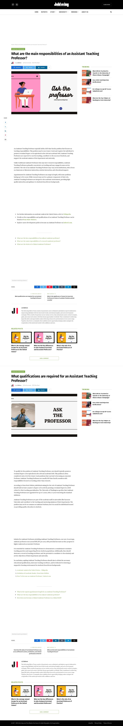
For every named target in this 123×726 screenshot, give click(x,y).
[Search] (111, 12)
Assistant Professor (18, 49)
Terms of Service (108, 723)
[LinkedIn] (5, 131)
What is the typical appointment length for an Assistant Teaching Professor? (41, 592)
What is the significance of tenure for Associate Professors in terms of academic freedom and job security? (60, 298)
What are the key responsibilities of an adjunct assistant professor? (38, 238)
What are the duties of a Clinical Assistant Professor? (34, 244)
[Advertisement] (61, 29)
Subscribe (107, 4)
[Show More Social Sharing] (49, 67)
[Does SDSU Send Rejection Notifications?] (86, 82)
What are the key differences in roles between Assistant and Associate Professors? (43, 348)
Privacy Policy (98, 723)
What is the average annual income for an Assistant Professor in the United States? (20, 349)
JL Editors (18, 62)
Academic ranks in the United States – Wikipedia (32, 570)
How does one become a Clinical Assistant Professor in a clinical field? (39, 598)
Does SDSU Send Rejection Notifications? (101, 81)
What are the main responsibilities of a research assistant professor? (38, 241)
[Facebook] (5, 122)
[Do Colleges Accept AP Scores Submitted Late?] (86, 91)
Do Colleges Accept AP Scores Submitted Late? (102, 90)
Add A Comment (44, 358)
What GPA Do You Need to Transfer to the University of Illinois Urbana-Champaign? (101, 73)
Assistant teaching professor (19, 280)
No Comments (27, 62)
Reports (44, 12)
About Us (85, 12)
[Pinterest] (5, 135)
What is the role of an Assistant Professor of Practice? (64, 348)
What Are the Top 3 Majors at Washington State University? (102, 99)
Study (52, 12)
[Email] (5, 139)
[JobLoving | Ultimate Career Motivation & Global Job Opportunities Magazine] (61, 5)
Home (36, 12)
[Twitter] (5, 126)
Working (74, 12)
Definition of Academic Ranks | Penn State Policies (33, 573)
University (63, 12)
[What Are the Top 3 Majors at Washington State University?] (86, 100)
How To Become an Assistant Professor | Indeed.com (34, 576)
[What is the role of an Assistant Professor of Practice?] (67, 337)
